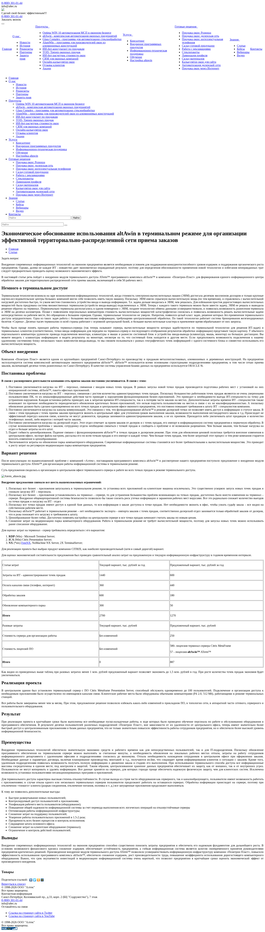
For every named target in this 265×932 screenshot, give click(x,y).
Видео (241, 55)
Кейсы (241, 48)
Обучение (136, 57)
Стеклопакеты (191, 52)
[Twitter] (35, 880)
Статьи (241, 45)
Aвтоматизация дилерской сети (201, 65)
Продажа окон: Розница (196, 32)
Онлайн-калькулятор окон (59, 61)
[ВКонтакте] (31, 880)
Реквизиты (26, 48)
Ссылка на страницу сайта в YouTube (32, 916)
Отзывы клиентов (54, 65)
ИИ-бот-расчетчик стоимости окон (64, 55)
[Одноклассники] (38, 880)
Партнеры (26, 52)
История (25, 45)
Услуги (128, 34)
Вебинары (243, 52)
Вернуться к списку (13, 884)
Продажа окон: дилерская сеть (200, 35)
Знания (235, 39)
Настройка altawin (141, 60)
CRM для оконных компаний (60, 58)
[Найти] (65, 225)
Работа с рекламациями (196, 48)
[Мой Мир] (42, 880)
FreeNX (26, 542)
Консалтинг (137, 40)
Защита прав (24, 57)
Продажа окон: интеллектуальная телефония (43, 168)
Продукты (42, 26)
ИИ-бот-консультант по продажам (63, 48)
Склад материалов (193, 58)
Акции (47, 68)
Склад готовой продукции (198, 45)
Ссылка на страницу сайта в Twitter (30, 912)
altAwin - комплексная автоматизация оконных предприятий (80, 35)
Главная (7, 48)
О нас (16, 36)
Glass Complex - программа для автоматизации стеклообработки (82, 39)
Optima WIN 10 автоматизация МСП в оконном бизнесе (77, 32)
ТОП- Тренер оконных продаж (61, 52)
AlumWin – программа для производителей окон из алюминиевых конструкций (74, 44)
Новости (25, 42)
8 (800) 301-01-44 (11, 3)
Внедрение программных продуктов (38, 146)
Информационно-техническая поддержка (41, 149)
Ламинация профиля (194, 55)
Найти (76, 217)
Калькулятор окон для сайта (199, 61)
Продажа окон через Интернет (200, 68)
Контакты (256, 48)
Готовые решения (186, 26)
